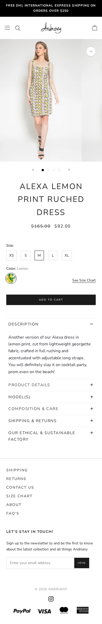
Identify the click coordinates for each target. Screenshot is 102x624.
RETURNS (16, 478)
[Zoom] (90, 51)
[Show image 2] (48, 170)
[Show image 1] (43, 170)
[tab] (51, 385)
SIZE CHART (19, 496)
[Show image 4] (59, 170)
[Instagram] (51, 599)
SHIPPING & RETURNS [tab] (33, 420)
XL (67, 255)
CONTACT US (20, 487)
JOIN (82, 563)
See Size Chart (84, 280)
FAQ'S (12, 513)
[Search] (17, 27)
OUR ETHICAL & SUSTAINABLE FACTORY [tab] (41, 436)
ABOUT (13, 504)
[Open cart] (94, 27)
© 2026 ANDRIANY (51, 589)
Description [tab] (23, 324)
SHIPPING (17, 470)
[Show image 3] (54, 170)
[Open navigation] (7, 27)
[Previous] (33, 170)
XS (11, 255)
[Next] (69, 170)
